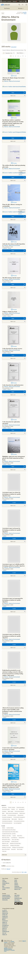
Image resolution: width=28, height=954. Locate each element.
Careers (4, 884)
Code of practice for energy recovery (12, 348)
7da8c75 (24, 940)
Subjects (16, 884)
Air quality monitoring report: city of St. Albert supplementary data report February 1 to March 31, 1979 (13, 785)
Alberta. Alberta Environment (12, 81)
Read (13, 92)
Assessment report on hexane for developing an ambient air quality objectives (11, 530)
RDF (23, 872)
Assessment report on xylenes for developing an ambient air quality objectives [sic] (11, 494)
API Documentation (6, 896)
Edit (3, 13)
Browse (20, 8)
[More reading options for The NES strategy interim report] (25, 287)
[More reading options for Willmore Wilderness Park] (25, 321)
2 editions (4, 248)
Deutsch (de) (5, 913)
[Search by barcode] (22, 4)
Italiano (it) (4, 922)
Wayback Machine (8, 949)
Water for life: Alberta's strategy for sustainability (12, 205)
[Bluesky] (15, 903)
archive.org (6, 950)
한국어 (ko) (4, 923)
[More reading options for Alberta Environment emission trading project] (25, 722)
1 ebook (9, 248)
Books (15, 881)
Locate (14, 502)
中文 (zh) (4, 933)
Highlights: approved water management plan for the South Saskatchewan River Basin (13, 458)
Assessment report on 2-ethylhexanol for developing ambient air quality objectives (13, 565)
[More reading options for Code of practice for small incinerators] (25, 394)
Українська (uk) (5, 931)
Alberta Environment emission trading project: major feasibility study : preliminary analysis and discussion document (13, 710)
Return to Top (17, 889)
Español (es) (5, 916)
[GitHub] (21, 903)
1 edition (4, 282)
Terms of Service (6, 887)
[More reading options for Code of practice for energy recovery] (25, 358)
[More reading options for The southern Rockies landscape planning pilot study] (25, 180)
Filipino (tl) (4, 934)
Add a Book (17, 899)
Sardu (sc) (4, 928)
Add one (8, 868)
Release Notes (17, 901)
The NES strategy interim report (11, 278)
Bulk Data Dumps (6, 898)
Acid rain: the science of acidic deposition (13, 244)
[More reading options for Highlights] (25, 469)
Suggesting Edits (18, 898)
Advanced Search (18, 887)
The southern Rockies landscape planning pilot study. (13, 166)
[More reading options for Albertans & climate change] (25, 95)
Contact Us (16, 896)
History (25, 13)
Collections (16, 886)
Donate (15, 1)
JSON (25, 872)
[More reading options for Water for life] (25, 219)
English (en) (4, 914)
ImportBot (24, 12)
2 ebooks (21, 174)
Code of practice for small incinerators (12, 385)
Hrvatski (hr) (5, 920)
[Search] (19, 4)
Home (15, 880)
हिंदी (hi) (3, 919)
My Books (7, 8)
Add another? (13, 46)
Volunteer (4, 881)
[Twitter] (18, 903)
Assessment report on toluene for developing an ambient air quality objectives (11, 636)
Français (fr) (5, 917)
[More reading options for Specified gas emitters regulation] (25, 141)
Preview (15, 75)
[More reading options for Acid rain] (25, 253)
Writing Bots (5, 899)
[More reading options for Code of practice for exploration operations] (25, 433)
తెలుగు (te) (4, 929)
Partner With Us (5, 883)
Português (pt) (5, 925)
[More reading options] (25, 92)
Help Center (17, 895)
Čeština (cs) (5, 911)
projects (6, 947)
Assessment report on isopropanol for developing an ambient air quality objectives (12, 600)
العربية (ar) (4, 910)
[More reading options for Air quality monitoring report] (25, 797)
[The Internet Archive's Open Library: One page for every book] (6, 4)
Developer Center (6, 895)
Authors (16, 883)
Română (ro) (5, 926)
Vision (3, 880)
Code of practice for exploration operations (11, 422)
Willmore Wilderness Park (9, 312)
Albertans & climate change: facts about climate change (13, 78)
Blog (3, 886)
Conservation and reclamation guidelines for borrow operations (13, 748)
